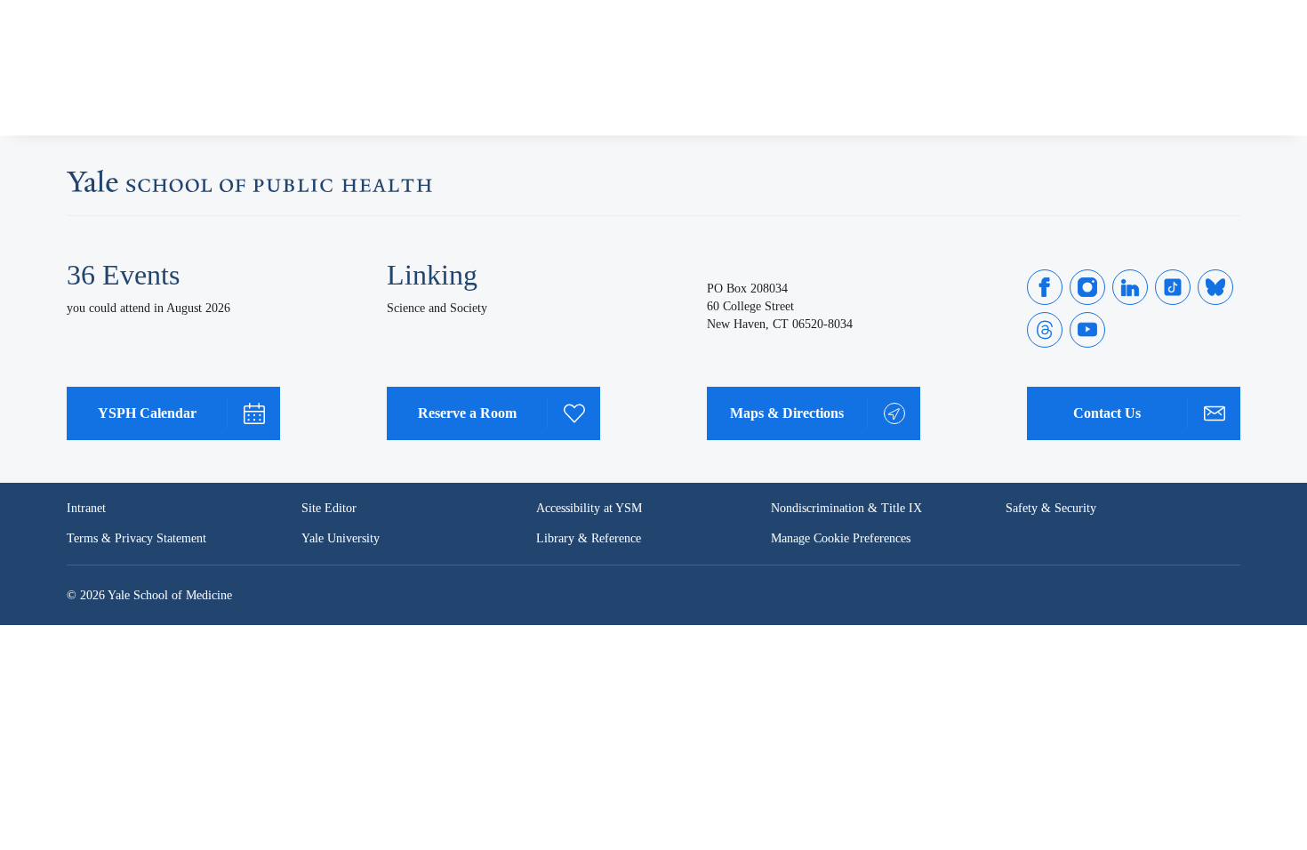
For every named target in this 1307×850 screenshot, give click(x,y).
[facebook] (1044, 287)
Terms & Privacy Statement (136, 538)
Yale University (340, 538)
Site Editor (329, 508)
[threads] (1044, 330)
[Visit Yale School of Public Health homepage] (249, 187)
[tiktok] (1173, 287)
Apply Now (1160, 90)
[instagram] (1087, 287)
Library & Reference (588, 538)
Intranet (86, 508)
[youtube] (1087, 330)
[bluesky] (1215, 287)
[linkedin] (1130, 287)
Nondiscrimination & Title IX (846, 508)
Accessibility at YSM (589, 508)
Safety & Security (1051, 508)
